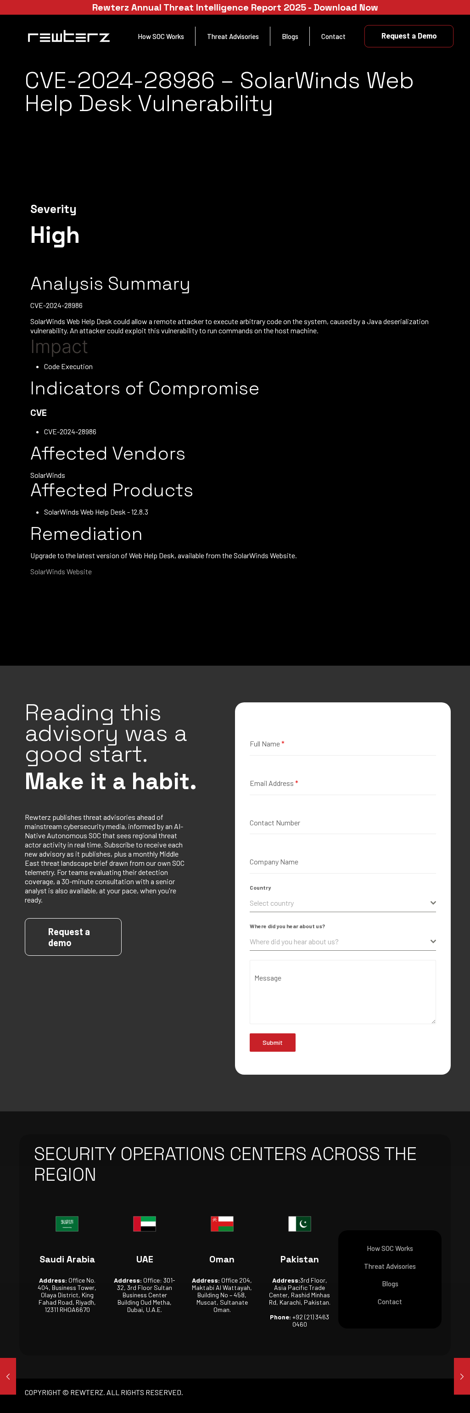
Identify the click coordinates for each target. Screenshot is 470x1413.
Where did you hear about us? (287, 926)
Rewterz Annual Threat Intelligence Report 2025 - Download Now (235, 7)
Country (260, 887)
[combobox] (343, 903)
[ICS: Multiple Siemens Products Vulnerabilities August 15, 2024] (8, 1376)
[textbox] (340, 903)
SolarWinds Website (61, 571)
